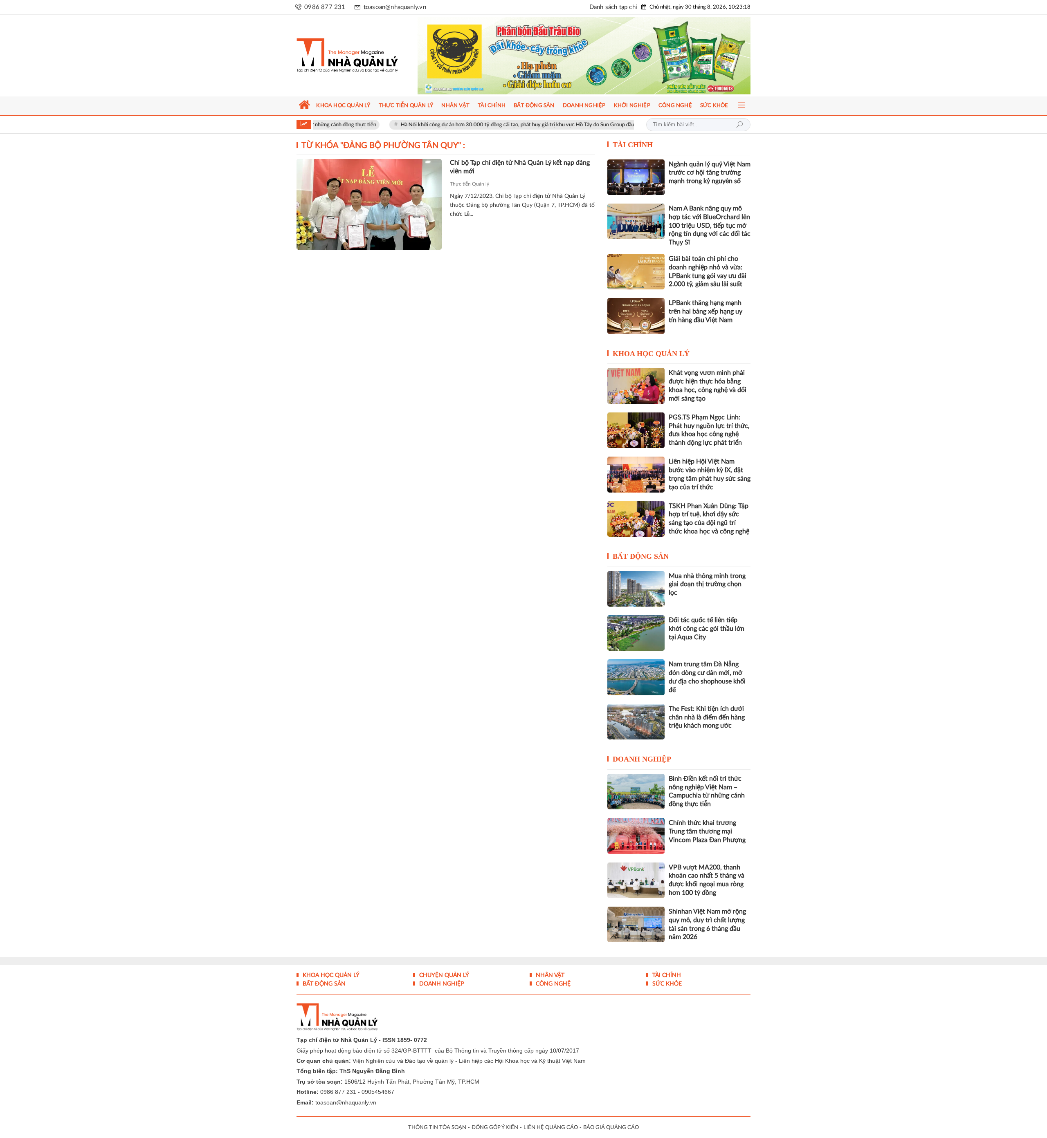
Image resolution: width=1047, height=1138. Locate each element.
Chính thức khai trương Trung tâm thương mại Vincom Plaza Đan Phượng (707, 831)
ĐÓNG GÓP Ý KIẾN (495, 1127)
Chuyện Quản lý (443, 975)
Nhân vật (549, 975)
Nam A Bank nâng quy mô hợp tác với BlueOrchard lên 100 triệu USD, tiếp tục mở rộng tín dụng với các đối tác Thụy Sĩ (709, 225)
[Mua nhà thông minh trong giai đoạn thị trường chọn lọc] (636, 589)
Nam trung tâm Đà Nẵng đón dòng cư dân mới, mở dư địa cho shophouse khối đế (707, 677)
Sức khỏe (666, 984)
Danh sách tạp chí (613, 7)
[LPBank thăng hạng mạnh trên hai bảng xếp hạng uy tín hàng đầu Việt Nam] (636, 316)
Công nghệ (552, 984)
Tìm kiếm (739, 124)
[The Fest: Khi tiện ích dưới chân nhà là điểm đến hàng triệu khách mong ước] (636, 721)
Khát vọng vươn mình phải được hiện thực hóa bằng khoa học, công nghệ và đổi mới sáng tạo (707, 385)
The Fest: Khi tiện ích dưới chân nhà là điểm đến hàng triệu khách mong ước (707, 717)
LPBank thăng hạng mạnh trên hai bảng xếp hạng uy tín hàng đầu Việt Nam (705, 311)
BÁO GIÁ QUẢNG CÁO (611, 1127)
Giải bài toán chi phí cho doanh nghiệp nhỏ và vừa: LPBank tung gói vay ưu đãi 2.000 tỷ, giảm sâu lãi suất (707, 271)
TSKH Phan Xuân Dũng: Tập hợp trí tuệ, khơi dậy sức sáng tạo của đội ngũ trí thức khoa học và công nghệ (709, 519)
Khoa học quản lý (651, 353)
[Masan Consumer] (599, 55)
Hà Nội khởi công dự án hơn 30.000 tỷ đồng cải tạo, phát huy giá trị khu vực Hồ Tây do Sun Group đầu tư (478, 125)
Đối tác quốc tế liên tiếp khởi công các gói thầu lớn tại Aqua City (706, 629)
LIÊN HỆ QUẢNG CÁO (551, 1127)
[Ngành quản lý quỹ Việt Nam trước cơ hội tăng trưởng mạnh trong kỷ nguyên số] (636, 177)
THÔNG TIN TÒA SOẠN (437, 1127)
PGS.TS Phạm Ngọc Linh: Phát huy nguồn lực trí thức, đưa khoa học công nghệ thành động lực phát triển (709, 430)
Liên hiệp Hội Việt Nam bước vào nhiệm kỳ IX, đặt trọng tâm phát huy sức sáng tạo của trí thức (709, 474)
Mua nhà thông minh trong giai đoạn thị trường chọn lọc (707, 584)
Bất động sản (641, 556)
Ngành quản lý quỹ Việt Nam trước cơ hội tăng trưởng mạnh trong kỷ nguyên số (709, 173)
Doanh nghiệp (642, 759)
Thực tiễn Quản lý (469, 183)
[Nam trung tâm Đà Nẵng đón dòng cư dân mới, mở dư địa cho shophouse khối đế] (636, 677)
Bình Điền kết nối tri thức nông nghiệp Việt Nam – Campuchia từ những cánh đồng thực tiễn (707, 791)
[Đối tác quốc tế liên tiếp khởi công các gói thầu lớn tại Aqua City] (636, 633)
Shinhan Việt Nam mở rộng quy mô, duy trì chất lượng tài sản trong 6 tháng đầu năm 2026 (707, 924)
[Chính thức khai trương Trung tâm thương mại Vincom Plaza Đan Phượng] (636, 836)
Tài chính (633, 145)
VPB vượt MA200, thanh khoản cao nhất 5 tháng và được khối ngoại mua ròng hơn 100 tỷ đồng (706, 880)
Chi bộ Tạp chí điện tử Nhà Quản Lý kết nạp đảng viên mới (520, 167)
